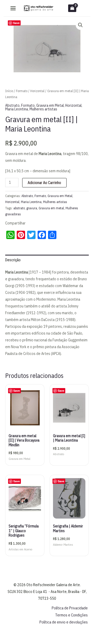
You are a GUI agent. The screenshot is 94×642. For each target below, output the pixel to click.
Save (16, 23)
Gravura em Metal (50, 105)
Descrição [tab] (13, 260)
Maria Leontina (16, 109)
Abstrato (12, 105)
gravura (31, 208)
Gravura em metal (51, 208)
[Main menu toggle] (13, 8)
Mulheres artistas (43, 109)
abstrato (19, 208)
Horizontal (37, 91)
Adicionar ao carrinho (44, 182)
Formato (21, 91)
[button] (80, 25)
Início (9, 91)
